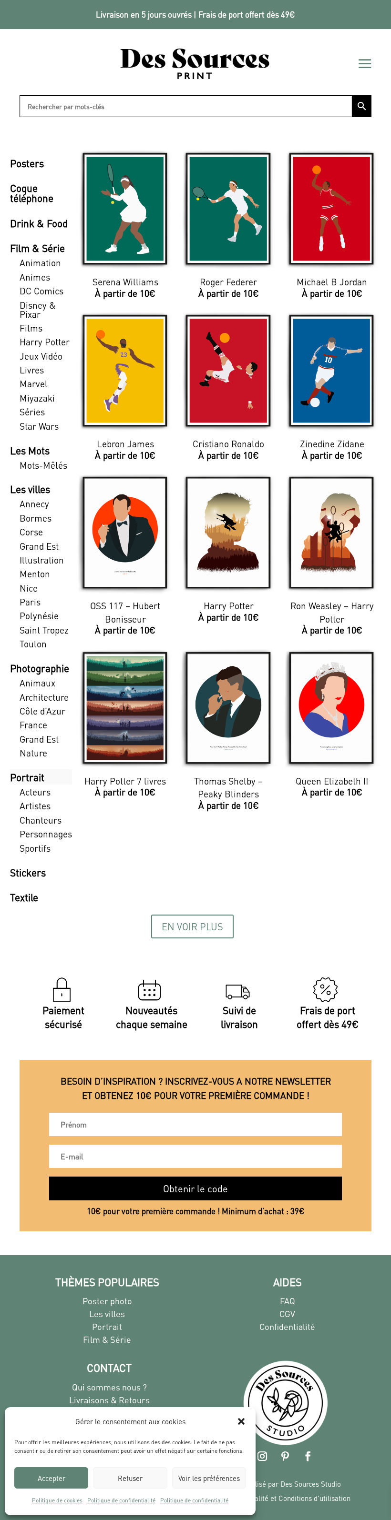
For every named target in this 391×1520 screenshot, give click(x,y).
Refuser (130, 1478)
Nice (29, 588)
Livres (32, 370)
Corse (31, 532)
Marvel (34, 384)
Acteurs (35, 792)
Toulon (33, 644)
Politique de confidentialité (121, 1500)
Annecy (34, 504)
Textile (24, 897)
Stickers (28, 872)
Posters (27, 163)
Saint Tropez (44, 630)
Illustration (42, 560)
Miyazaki (37, 398)
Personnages (46, 834)
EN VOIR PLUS (192, 926)
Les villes (30, 489)
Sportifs (35, 848)
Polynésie (39, 616)
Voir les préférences (209, 1478)
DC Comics (41, 291)
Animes (35, 277)
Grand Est (39, 546)
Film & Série (37, 248)
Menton (35, 574)
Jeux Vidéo (41, 356)
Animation (40, 263)
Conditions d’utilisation (314, 1498)
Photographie (39, 668)
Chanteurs (41, 820)
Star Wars (39, 426)
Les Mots (30, 450)
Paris (30, 602)
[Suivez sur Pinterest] (285, 1456)
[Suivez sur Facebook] (308, 1456)
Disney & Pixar (38, 309)
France (33, 725)
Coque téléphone (31, 192)
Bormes (35, 518)
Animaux (37, 683)
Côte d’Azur (42, 711)
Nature (33, 753)
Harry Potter (45, 342)
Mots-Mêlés (43, 465)
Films (31, 328)
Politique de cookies (57, 1500)
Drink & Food (39, 223)
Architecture (44, 697)
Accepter (51, 1478)
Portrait (27, 777)
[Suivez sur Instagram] (262, 1456)
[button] (241, 1421)
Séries (32, 412)
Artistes (35, 806)
